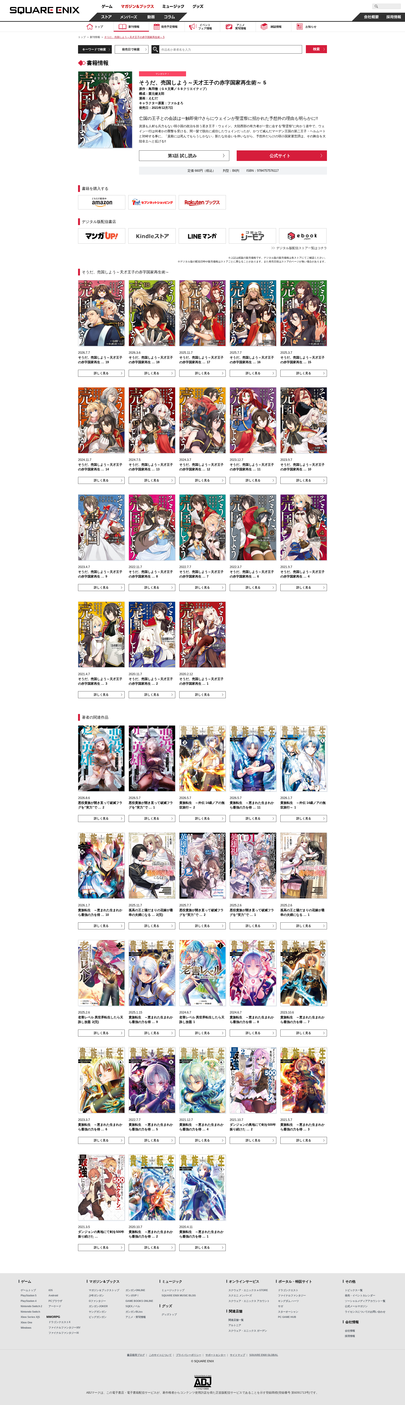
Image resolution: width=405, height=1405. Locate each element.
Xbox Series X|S (30, 1317)
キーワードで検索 (94, 49)
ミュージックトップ (173, 1290)
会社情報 (350, 1330)
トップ (82, 37)
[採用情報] (394, 17)
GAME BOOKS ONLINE (139, 1301)
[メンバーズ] (129, 17)
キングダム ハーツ (288, 1301)
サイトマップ (237, 1355)
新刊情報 (95, 37)
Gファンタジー (97, 1301)
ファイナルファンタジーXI (64, 1332)
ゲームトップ (28, 1290)
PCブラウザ (55, 1301)
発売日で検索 (131, 49)
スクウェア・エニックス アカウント (249, 1301)
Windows (26, 1327)
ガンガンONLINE (135, 1290)
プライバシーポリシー (188, 1355)
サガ (280, 1306)
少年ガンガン (96, 1295)
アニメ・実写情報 (136, 1317)
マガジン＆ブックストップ (104, 1290)
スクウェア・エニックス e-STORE (248, 1290)
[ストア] (106, 17)
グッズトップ (169, 1314)
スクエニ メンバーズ (240, 1295)
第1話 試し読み (182, 155)
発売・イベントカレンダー (360, 1295)
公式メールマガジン (356, 1306)
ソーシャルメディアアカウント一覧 (365, 1301)
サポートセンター (215, 1355)
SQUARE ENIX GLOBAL (263, 1355)
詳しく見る (101, 373)
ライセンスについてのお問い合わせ (365, 1311)
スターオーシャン (288, 1311)
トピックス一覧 (354, 1290)
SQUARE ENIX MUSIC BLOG (179, 1295)
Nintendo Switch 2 (31, 1306)
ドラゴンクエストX (59, 1322)
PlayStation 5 (28, 1295)
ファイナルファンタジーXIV (64, 1327)
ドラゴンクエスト (288, 1290)
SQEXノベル (133, 1306)
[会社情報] (371, 17)
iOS (51, 1290)
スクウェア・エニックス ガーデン (247, 1330)
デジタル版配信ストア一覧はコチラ (301, 248)
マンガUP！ (132, 1295)
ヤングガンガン (98, 1311)
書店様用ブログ (136, 1355)
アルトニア (234, 1325)
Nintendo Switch (30, 1311)
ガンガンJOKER (98, 1306)
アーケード (55, 1306)
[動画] (151, 17)
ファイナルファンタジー (292, 1295)
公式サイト (280, 155)
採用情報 (350, 1336)
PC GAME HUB (287, 1317)
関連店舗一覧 (236, 1320)
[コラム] (169, 17)
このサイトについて (160, 1355)
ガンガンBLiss (134, 1311)
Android (53, 1295)
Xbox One (26, 1322)
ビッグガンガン (98, 1317)
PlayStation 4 (28, 1301)
